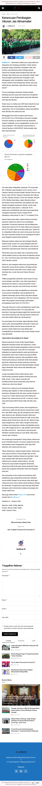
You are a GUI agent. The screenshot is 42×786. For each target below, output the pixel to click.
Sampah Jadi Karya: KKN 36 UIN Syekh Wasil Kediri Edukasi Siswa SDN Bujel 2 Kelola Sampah (25, 710)
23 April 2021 (21, 26)
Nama (4, 600)
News (8, 14)
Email (4, 609)
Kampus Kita (14, 14)
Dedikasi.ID (11, 26)
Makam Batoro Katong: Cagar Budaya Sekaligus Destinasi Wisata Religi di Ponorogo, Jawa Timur (23, 720)
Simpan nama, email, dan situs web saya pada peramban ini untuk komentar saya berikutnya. (19, 627)
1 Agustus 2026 (16, 725)
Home (3, 14)
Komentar (6, 575)
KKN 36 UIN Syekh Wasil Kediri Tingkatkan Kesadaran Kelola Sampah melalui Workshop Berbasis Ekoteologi (18, 699)
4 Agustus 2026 (8, 703)
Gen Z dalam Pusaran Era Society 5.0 (23, 662)
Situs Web (5, 617)
